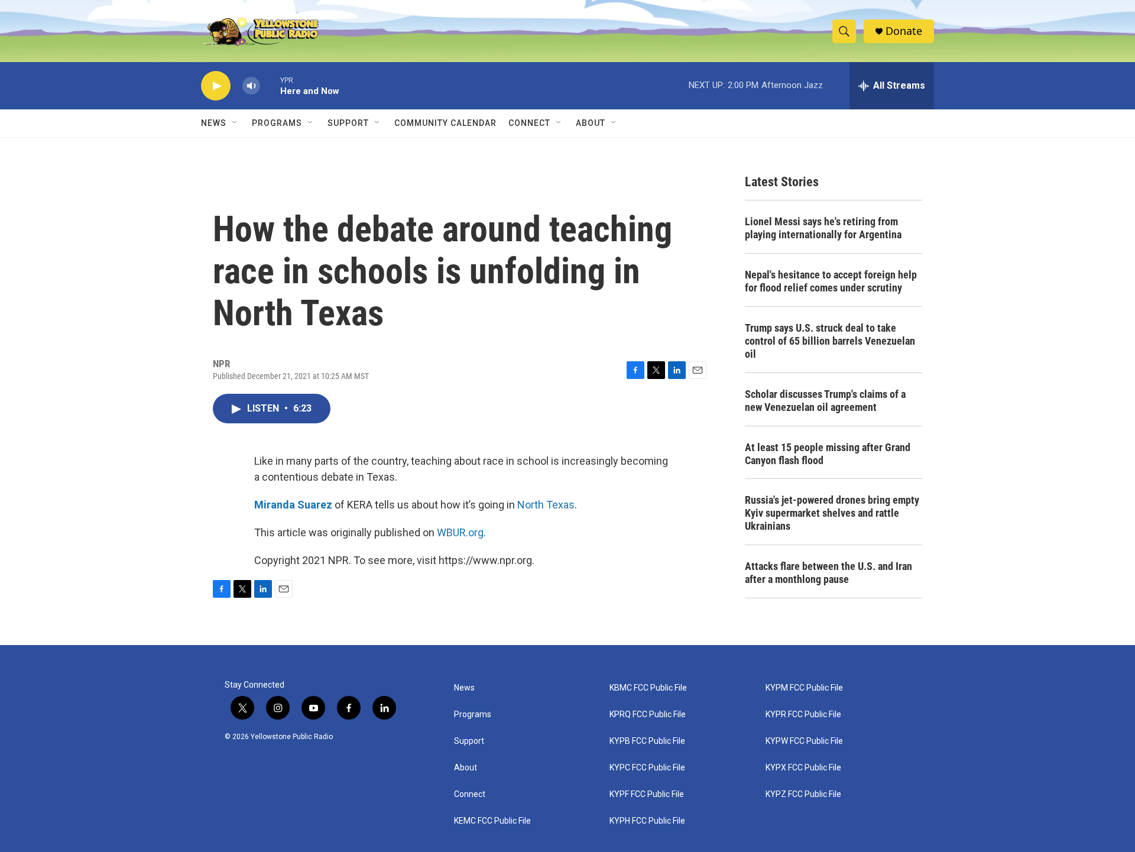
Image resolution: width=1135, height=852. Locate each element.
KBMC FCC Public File (648, 687)
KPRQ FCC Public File (647, 714)
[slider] (270, 85)
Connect (529, 123)
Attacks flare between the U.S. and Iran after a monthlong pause (828, 572)
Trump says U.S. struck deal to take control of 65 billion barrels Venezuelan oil (830, 341)
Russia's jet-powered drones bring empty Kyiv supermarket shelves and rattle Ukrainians (832, 513)
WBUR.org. (461, 532)
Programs (277, 123)
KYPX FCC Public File (803, 767)
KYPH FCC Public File (647, 821)
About (465, 767)
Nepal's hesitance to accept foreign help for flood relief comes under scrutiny (831, 281)
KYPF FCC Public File (646, 794)
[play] (215, 86)
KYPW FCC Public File (804, 741)
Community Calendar (445, 123)
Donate (904, 31)
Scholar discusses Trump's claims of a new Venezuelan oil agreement (825, 400)
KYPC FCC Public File (647, 767)
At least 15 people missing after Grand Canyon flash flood (827, 454)
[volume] (251, 86)
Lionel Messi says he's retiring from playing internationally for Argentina (823, 228)
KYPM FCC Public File (804, 687)
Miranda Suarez (293, 504)
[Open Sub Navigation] (235, 123)
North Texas (546, 504)
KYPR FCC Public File (803, 714)
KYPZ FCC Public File (803, 794)
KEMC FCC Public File (492, 821)
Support (348, 123)
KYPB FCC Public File (647, 741)
